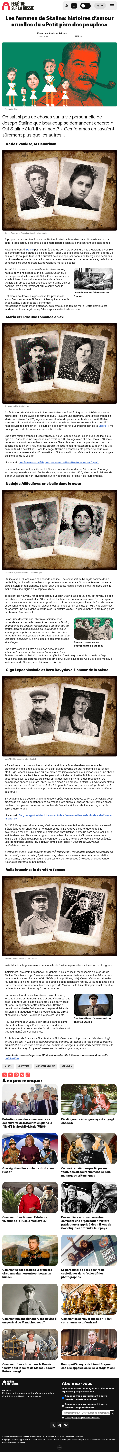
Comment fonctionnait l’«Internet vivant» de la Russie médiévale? (25, 1219)
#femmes (67, 1066)
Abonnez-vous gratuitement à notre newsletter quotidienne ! (86, 1406)
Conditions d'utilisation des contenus (21, 1396)
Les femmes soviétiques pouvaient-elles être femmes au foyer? (59, 462)
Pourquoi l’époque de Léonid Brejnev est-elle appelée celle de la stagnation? (88, 1366)
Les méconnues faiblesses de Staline (91, 294)
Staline (30, 249)
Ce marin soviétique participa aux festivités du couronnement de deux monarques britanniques (86, 1172)
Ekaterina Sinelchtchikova (52, 33)
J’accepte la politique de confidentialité (82, 1417)
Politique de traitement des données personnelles (28, 1393)
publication (12, 1058)
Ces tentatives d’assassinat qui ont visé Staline (92, 1020)
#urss (8, 1066)
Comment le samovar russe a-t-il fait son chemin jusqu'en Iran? (86, 1320)
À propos (6, 1390)
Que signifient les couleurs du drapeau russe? (28, 1170)
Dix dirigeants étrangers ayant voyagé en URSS (87, 1121)
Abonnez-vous (77, 1383)
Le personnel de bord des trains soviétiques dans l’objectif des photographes (82, 1273)
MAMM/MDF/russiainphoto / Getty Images (23, 573)
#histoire (23, 1066)
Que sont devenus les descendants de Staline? (88, 644)
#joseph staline (45, 1066)
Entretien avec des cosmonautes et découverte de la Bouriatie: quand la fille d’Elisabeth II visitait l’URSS (27, 1123)
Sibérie (103, 425)
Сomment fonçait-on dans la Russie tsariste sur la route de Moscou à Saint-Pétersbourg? (29, 1368)
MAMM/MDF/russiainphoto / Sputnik (20, 759)
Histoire (78, 36)
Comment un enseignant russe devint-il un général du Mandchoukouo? (29, 1320)
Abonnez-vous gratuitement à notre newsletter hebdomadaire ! (86, 1398)
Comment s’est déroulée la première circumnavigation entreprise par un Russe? (27, 1273)
